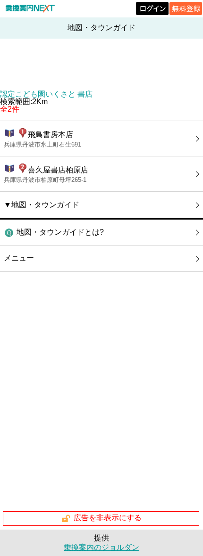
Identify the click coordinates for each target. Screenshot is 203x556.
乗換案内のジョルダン (101, 547)
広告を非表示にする (108, 518)
